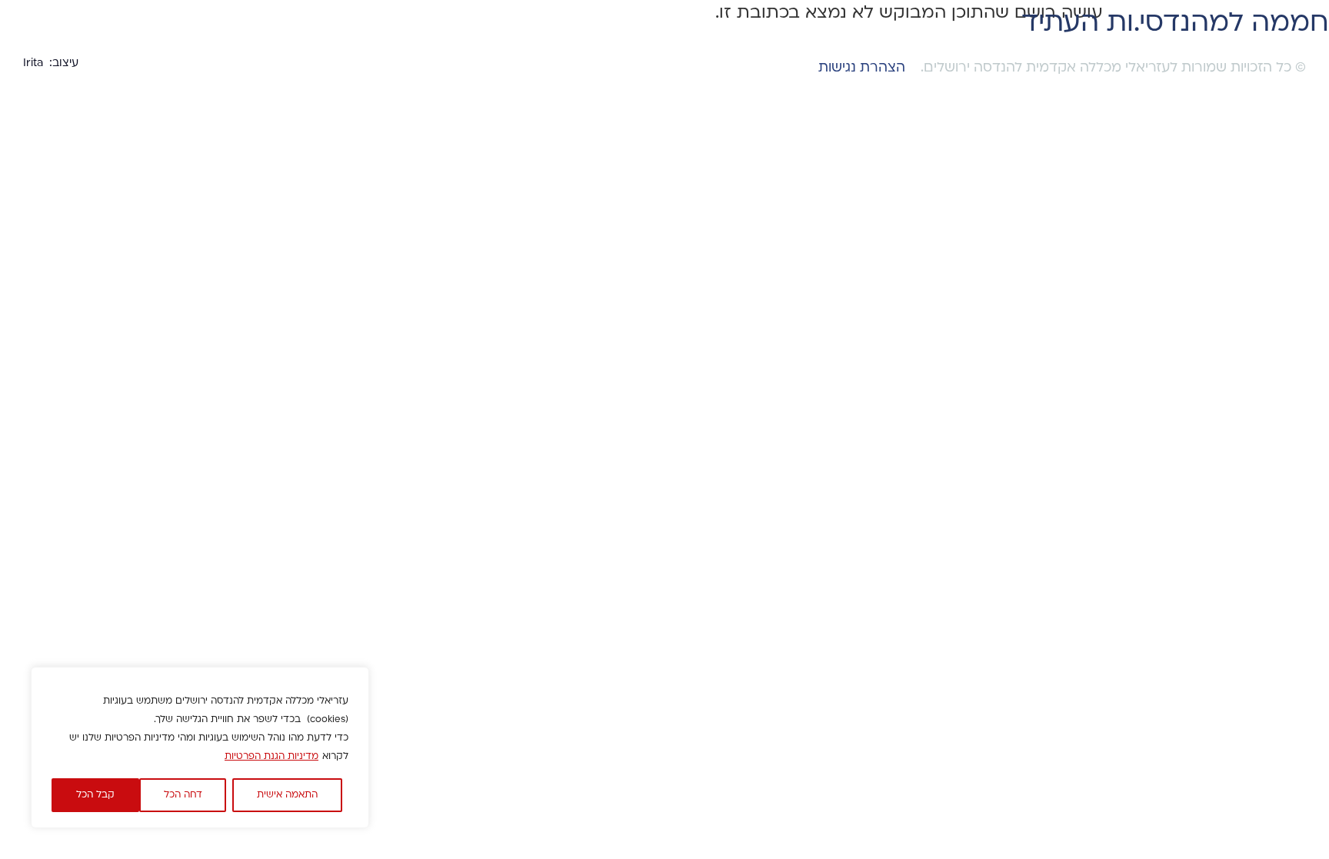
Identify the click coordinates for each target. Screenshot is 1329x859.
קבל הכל (95, 795)
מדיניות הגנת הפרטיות (271, 756)
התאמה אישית (287, 795)
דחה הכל (183, 795)
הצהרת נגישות (861, 68)
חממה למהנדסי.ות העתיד (1175, 24)
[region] (200, 747)
